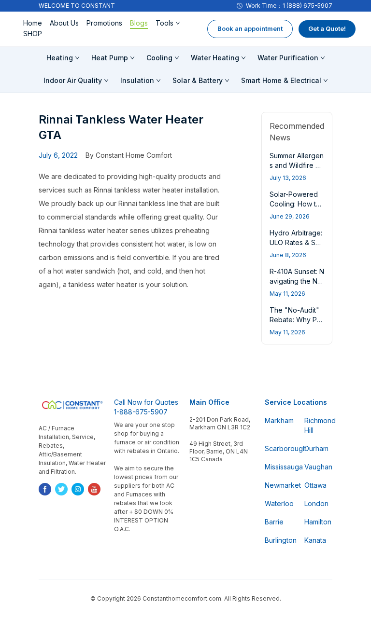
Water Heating (215, 58)
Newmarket (279, 485)
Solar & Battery (197, 80)
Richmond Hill (318, 425)
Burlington (279, 540)
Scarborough (279, 448)
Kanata (315, 540)
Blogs (139, 23)
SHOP (32, 33)
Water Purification (287, 58)
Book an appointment (250, 28)
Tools (164, 23)
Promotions (104, 23)
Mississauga (279, 467)
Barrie (274, 522)
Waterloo (279, 503)
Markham (279, 420)
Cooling (159, 58)
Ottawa (315, 485)
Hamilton (317, 522)
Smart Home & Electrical (281, 80)
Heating (59, 58)
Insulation (137, 80)
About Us (64, 23)
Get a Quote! (327, 28)
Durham (316, 448)
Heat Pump (109, 58)
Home (32, 23)
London (316, 503)
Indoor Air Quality (72, 80)
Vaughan (318, 467)
